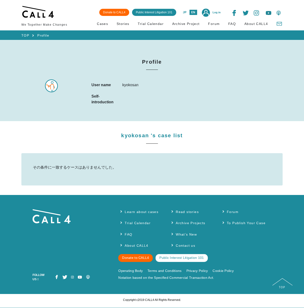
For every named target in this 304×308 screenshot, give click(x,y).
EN (193, 12)
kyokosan (152, 135)
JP (184, 12)
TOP (25, 35)
